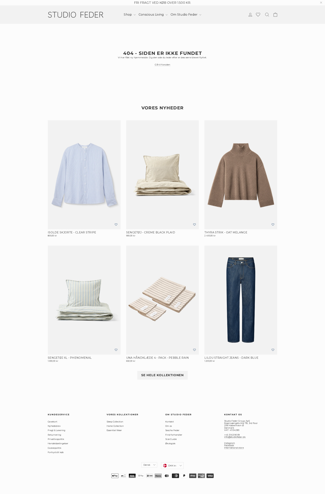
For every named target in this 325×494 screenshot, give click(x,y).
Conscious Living (152, 14)
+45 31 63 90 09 (232, 434)
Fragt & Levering (56, 430)
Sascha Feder (172, 430)
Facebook (229, 445)
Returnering (54, 434)
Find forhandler (173, 434)
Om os (168, 426)
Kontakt (169, 421)
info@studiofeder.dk (235, 437)
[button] (116, 224)
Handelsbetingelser (58, 443)
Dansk (147, 465)
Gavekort (52, 421)
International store (234, 447)
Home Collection (115, 426)
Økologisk (170, 443)
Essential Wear (114, 430)
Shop (128, 14)
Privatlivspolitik (56, 439)
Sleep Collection (115, 421)
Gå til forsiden (162, 64)
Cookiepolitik (54, 448)
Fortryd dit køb (56, 452)
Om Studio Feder (184, 14)
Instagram (229, 443)
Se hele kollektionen (162, 375)
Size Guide (171, 439)
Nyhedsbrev (54, 426)
